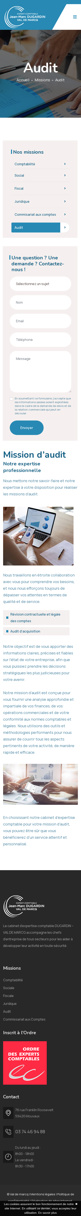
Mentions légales (43, 1194)
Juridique (22, 201)
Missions (42, 79)
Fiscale (8, 995)
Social (19, 175)
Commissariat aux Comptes (24, 1019)
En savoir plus (47, 1212)
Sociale (8, 988)
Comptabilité (25, 164)
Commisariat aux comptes (35, 214)
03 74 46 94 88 (30, 1132)
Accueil (23, 79)
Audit (19, 227)
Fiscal (19, 188)
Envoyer (26, 427)
